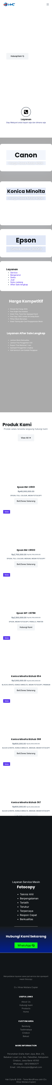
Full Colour (22, 495)
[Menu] (48, 4)
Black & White (8, 685)
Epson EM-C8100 (26, 550)
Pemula (32, 622)
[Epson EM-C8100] (26, 526)
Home (26, 1011)
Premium (46, 685)
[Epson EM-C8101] (26, 463)
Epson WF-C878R (26, 613)
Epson (13, 495)
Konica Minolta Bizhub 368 (26, 739)
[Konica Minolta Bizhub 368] (26, 716)
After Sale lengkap (19, 284)
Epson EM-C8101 (26, 487)
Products (26, 1008)
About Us (25, 1001)
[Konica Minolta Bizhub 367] (26, 779)
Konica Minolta (21, 685)
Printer (40, 622)
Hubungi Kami (26, 627)
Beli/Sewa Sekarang (26, 501)
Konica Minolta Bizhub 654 (26, 676)
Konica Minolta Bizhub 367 (26, 802)
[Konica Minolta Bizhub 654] (26, 653)
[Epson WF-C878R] (26, 589)
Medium (27, 558)
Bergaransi (15, 275)
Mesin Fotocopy (35, 495)
